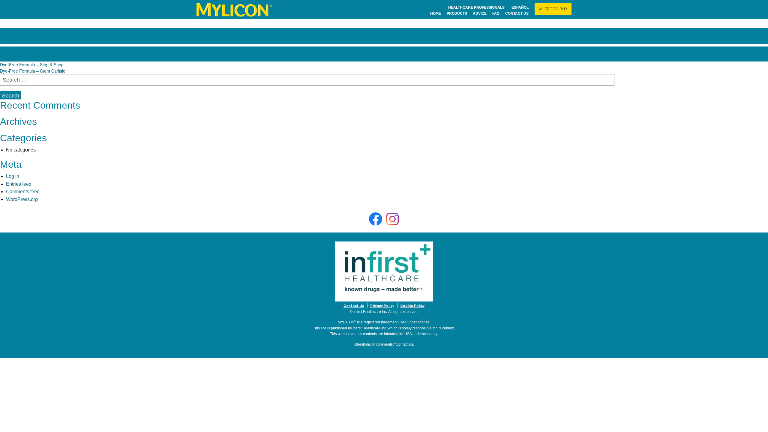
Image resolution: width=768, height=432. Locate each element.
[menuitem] (235, 9)
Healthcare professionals (476, 7)
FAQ (496, 13)
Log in (12, 176)
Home (435, 13)
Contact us (517, 13)
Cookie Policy (412, 306)
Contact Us (354, 306)
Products (457, 13)
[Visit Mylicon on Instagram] (392, 219)
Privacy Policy (382, 306)
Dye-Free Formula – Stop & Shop (32, 65)
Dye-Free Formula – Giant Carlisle (32, 71)
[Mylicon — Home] (235, 9)
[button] (553, 9)
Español (520, 7)
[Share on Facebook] (375, 219)
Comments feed (23, 191)
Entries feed (19, 184)
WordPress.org (22, 199)
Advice (480, 13)
